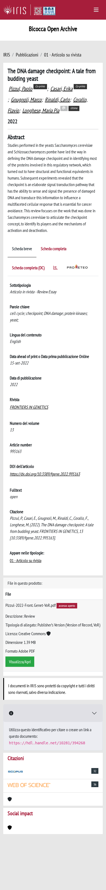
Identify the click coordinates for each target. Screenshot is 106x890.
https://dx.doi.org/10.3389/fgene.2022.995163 (45, 474)
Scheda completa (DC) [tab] (28, 267)
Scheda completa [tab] (53, 248)
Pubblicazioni (27, 55)
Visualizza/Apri (20, 661)
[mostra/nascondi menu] (96, 9)
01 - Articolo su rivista (62, 55)
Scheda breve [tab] (22, 248)
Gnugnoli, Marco (26, 99)
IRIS (6, 55)
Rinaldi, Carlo (57, 99)
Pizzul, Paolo (20, 88)
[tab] (55, 268)
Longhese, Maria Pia (40, 110)
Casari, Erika (61, 88)
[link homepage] (17, 9)
